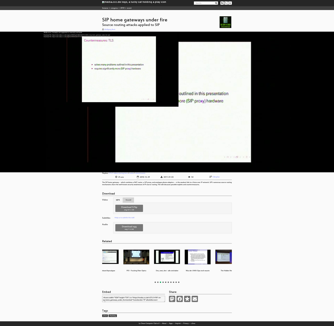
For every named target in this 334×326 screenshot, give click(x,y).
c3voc (193, 323)
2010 (122, 8)
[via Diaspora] (187, 299)
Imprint (178, 323)
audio (131, 173)
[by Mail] (195, 299)
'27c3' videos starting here (118, 173)
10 (178, 282)
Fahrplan (216, 177)
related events (140, 173)
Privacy (186, 323)
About (164, 323)
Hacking (113, 316)
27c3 (105, 316)
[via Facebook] (180, 299)
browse (105, 8)
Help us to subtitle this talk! (125, 218)
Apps (171, 323)
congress (114, 8)
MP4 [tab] (118, 200)
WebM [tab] (128, 200)
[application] (167, 102)
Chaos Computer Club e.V (150, 323)
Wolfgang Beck (109, 29)
